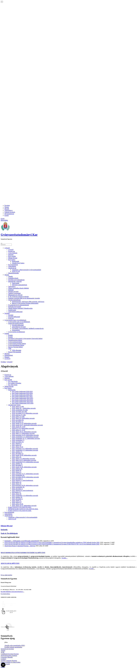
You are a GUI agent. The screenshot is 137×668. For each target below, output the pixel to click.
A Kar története (12, 253)
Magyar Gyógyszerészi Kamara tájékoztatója (25, 303)
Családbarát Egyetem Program (10, 654)
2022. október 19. (17, 463)
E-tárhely (3, 659)
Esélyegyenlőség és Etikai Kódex (10, 662)
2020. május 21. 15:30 (18, 430)
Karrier (6, 215)
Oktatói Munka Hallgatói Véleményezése (20, 308)
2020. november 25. (18, 442)
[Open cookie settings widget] (3, 665)
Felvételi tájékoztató (14, 317)
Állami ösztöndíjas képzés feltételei (18, 288)
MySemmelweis (9, 214)
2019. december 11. (17, 421)
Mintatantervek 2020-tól (15, 295)
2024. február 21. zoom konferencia (22, 480)
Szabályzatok (12, 310)
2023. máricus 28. (17, 468)
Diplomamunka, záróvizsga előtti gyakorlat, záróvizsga (28, 301)
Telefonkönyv (8, 210)
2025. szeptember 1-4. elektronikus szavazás (25, 495)
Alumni (3, 650)
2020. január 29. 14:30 (18, 426)
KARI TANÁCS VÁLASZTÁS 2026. (19, 510)
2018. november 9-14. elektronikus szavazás (25, 413)
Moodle (6, 209)
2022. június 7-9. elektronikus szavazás (23, 458)
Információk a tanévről (15, 281)
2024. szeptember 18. (18, 487)
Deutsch (6, 357)
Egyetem (7, 205)
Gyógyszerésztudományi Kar (19, 234)
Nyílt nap (11, 318)
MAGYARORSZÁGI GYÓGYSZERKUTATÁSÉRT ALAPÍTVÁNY (23, 552)
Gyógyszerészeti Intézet (15, 342)
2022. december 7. (17, 465)
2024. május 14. (16, 482)
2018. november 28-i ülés (19, 411)
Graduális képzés (13, 278)
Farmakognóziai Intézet (15, 340)
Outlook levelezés (9, 212)
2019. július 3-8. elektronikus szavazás (23, 418)
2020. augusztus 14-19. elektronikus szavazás (25, 435)
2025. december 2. (17, 499)
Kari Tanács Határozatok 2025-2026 (22, 403)
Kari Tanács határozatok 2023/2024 (22, 400)
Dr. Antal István (13, 381)
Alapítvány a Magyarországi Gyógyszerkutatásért (26, 270)
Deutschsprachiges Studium (9, 655)
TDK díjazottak (16, 350)
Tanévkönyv (12, 286)
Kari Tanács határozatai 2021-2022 (22, 396)
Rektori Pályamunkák (14, 352)
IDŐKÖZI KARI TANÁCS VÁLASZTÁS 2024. (23, 509)
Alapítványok (12, 268)
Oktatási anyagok (13, 291)
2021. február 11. (17, 443)
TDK (9, 348)
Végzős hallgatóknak (14, 300)
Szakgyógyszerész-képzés (15, 323)
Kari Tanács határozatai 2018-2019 (22, 391)
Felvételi (7, 313)
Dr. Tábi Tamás (12, 385)
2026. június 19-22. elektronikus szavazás (24, 505)
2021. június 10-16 (17, 447)
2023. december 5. (17, 479)
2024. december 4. (17, 489)
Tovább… (64, 558)
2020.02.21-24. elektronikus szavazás (23, 428)
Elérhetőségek (8, 355)
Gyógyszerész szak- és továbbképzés (15, 320)
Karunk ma (11, 251)
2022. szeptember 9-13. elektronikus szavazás (25, 462)
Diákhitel (11, 290)
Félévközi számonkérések (19, 285)
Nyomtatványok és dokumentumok (18, 305)
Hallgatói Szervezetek (14, 306)
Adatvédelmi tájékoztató (15, 311)
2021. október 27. (17, 452)
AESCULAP (16, 271)
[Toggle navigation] (1, 243)
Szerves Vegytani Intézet (15, 347)
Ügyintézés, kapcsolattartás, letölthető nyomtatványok (28, 328)
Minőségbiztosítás (13, 273)
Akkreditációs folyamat (19, 327)
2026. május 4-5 (16, 502)
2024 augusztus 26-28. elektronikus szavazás (25, 485)
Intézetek (11, 254)
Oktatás (6, 275)
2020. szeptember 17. (18, 440)
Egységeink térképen (5, 593)
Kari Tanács (11, 259)
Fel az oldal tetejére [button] (6, 575)
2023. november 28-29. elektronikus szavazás (25, 477)
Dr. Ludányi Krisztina (14, 383)
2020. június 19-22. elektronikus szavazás (24, 432)
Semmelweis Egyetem (7, 649)
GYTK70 (7, 358)
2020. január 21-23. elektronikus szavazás (24, 423)
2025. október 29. (17, 497)
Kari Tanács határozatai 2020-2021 (22, 395)
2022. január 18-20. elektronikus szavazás (24, 455)
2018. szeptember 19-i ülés (20, 410)
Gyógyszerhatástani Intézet (16, 345)
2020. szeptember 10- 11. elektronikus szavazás (26, 438)
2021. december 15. (18, 453)
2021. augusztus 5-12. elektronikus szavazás (25, 448)
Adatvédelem (12, 266)
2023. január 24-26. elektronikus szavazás (24, 467)
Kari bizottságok (13, 264)
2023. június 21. (16, 472)
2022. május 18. (16, 457)
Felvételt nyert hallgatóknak (16, 280)
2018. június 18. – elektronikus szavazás (24, 408)
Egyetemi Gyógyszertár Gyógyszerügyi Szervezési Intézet (25, 338)
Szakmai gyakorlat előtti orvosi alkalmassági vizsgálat (24, 298)
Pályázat (6, 353)
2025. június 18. (16, 494)
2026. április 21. (16, 500)
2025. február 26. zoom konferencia (22, 490)
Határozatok (15, 261)
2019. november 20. (18, 420)
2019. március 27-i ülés (19, 415)
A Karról (7, 248)
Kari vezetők (12, 256)
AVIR (2, 652)
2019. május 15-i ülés (18, 416)
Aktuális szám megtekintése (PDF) (14, 645)
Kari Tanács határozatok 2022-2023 (22, 398)
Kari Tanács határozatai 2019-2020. (22, 393)
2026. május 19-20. (17, 504)
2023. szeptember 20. (18, 475)
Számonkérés (16, 330)
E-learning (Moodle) (7, 657)
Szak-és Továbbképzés (9, 533)
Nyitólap (3, 362)
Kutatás (6, 333)
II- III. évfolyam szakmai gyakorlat (18, 296)
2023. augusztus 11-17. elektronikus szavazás (25, 473)
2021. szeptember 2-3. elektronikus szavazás (25, 450)
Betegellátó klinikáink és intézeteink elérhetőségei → (12, 591)
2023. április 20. (16, 470)
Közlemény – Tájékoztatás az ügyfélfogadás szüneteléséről (21, 541)
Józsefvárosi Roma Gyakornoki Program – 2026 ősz (19, 546)
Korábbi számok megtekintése (13, 647)
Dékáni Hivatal (12, 258)
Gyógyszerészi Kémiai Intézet (17, 343)
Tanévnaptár (15, 283)
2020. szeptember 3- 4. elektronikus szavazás (25, 437)
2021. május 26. (16, 445)
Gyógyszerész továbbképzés (16, 332)
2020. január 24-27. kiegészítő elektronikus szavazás (27, 425)
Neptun (6, 207)
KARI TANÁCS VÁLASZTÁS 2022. (19, 507)
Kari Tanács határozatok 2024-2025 (22, 401)
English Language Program (9, 660)
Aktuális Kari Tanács (18, 263)
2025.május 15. (16, 492)
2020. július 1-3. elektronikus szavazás (23, 433)
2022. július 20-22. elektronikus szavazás (24, 460)
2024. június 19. (16, 484)
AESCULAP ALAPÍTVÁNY (10, 563)
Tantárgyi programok (14, 293)
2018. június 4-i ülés (18, 406)
